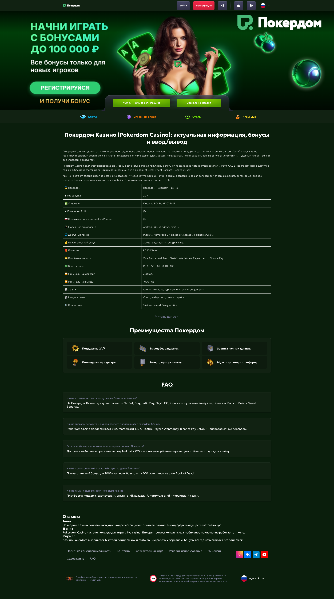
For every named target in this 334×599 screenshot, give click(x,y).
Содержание (75, 558)
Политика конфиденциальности (89, 551)
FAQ (93, 558)
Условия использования (185, 551)
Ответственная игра (150, 551)
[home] (71, 5)
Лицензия (214, 551)
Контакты (123, 551)
